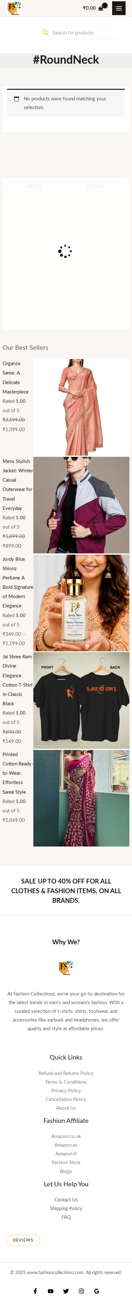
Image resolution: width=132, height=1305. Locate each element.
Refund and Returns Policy (66, 775)
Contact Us (66, 898)
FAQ (66, 915)
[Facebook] (35, 990)
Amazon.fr (66, 854)
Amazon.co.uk (66, 837)
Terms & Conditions (66, 784)
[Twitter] (66, 990)
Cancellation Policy (66, 801)
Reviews (23, 938)
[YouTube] (51, 990)
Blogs (66, 871)
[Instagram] (81, 990)
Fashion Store (66, 863)
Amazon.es (66, 845)
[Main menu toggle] (119, 8)
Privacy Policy (66, 793)
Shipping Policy (66, 906)
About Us (66, 810)
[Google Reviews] (97, 990)
